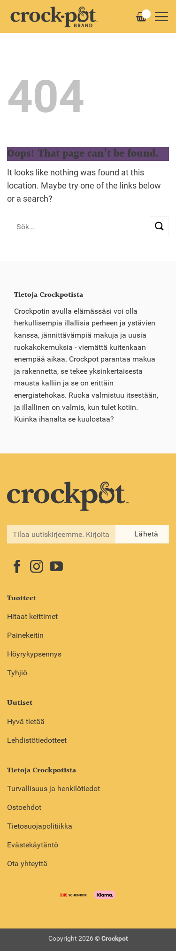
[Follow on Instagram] (36, 567)
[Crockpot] (54, 16)
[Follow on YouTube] (56, 567)
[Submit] (159, 226)
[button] (161, 16)
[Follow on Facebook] (16, 567)
